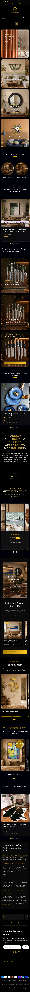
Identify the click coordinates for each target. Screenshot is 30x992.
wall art (22, 854)
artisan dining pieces (8, 855)
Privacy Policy (4, 984)
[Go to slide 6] (17, 243)
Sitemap (19, 987)
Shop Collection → (7, 876)
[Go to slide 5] (16, 243)
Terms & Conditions (13, 984)
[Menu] (4, 17)
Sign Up (26, 947)
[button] (14, 552)
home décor (16, 854)
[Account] (24, 17)
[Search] (20, 17)
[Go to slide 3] (13, 243)
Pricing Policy (12, 987)
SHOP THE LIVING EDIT (15, 591)
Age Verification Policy (24, 984)
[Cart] (27, 17)
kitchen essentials (22, 855)
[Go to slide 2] (12, 243)
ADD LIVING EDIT (15, 651)
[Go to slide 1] (11, 243)
